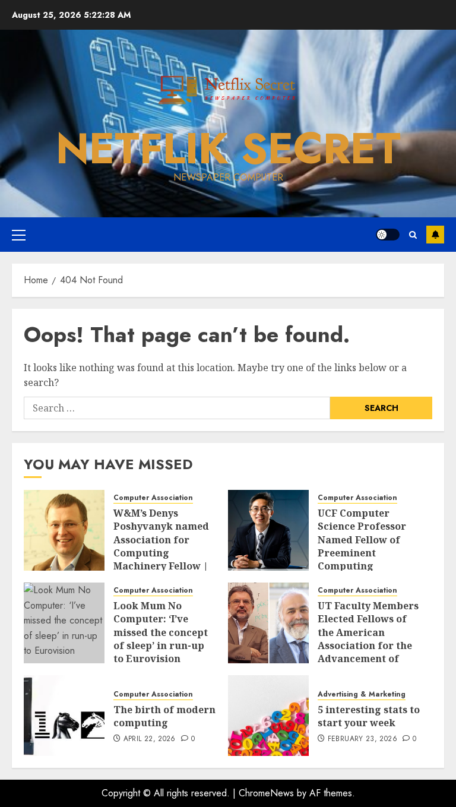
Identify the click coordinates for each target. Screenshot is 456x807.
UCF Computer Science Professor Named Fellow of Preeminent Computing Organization (362, 546)
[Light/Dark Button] (388, 234)
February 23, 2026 (362, 739)
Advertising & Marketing (362, 694)
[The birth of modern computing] (64, 715)
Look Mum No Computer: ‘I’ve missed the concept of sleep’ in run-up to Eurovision (160, 632)
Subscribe (435, 234)
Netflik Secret (228, 148)
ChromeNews (266, 793)
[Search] (413, 234)
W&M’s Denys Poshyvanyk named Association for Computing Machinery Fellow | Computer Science (161, 546)
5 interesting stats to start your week (369, 716)
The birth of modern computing (164, 716)
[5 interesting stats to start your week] (268, 715)
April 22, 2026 (150, 739)
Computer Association (153, 498)
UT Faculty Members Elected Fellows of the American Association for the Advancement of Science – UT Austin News (368, 645)
